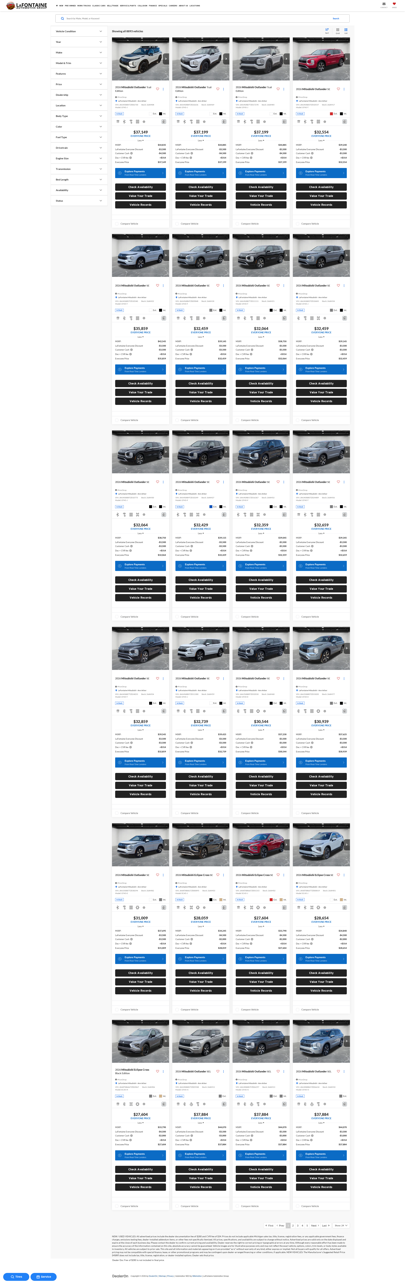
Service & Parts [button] (128, 6)
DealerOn (153, 1276)
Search (336, 18)
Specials (162, 6)
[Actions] (163, 89)
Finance (153, 6)
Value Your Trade (140, 195)
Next (314, 1225)
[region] (140, 155)
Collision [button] (142, 6)
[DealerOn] (120, 1276)
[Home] (57, 5)
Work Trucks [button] (84, 6)
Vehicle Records (141, 204)
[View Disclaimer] (144, 121)
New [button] (61, 6)
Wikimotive (197, 1276)
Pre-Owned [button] (70, 6)
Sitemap (162, 1276)
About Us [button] (183, 6)
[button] (166, 58)
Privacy (170, 1276)
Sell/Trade (112, 6)
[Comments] (164, 121)
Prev (281, 1225)
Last (325, 1225)
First (270, 1225)
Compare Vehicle (129, 223)
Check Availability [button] (140, 187)
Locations (195, 6)
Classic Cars (98, 6)
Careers (173, 6)
